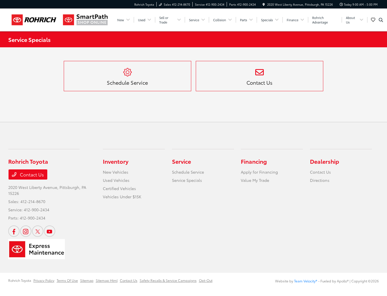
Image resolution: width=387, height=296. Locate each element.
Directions (319, 180)
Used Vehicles (116, 180)
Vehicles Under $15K (122, 196)
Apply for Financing (259, 172)
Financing (254, 161)
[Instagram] (25, 231)
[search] (381, 19)
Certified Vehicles (119, 188)
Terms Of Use (67, 280)
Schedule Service (188, 172)
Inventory (115, 161)
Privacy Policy (43, 280)
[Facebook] (14, 231)
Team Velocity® (305, 280)
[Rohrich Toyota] (33, 20)
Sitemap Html (107, 280)
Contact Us (31, 174)
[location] (264, 4)
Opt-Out (205, 280)
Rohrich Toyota (19, 280)
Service (181, 161)
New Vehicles (115, 172)
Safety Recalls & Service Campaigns (168, 280)
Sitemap (86, 280)
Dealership (324, 161)
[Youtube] (49, 231)
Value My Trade (255, 180)
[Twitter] (37, 231)
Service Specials (187, 180)
